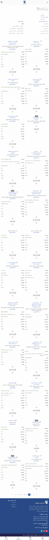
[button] (36, 69)
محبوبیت (46, 24)
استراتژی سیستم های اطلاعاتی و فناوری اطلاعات (36, 156)
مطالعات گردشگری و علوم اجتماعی (36, 266)
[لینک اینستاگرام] (46, 531)
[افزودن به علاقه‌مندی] (36, 66)
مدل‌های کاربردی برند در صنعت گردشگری (12, 460)
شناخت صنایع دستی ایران (36, 231)
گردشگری (42, 8)
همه (23, 24)
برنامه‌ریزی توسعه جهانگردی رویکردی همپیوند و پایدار (12, 197)
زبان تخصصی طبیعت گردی (36, 44)
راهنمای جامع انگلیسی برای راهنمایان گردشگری (36, 195)
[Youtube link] (44, 531)
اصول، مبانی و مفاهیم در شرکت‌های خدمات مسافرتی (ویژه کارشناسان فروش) (36, 309)
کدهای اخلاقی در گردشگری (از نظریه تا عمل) (36, 121)
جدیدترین (46, 28)
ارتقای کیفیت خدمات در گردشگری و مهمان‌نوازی (36, 347)
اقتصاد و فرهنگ (12, 422)
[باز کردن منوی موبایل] (47, 2)
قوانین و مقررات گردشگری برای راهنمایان (36, 84)
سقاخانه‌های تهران (36, 424)
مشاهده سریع (36, 72)
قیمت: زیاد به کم (44, 33)
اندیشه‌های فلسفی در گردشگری (12, 266)
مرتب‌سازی (43, 19)
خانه (47, 8)
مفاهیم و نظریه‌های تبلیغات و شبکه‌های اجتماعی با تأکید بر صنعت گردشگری (12, 46)
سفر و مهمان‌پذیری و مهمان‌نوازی (12, 119)
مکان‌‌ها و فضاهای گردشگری (12, 155)
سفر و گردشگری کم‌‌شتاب (36, 459)
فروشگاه (13, 506)
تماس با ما (13, 504)
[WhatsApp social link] (42, 531)
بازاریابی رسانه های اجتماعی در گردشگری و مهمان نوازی (12, 307)
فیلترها (42, 15)
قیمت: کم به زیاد (44, 31)
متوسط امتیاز (45, 26)
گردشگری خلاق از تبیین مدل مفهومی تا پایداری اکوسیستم (12, 385)
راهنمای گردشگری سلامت (12, 82)
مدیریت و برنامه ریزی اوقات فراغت (36, 386)
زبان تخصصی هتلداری (12, 231)
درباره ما (13, 502)
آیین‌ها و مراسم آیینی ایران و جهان (12, 345)
